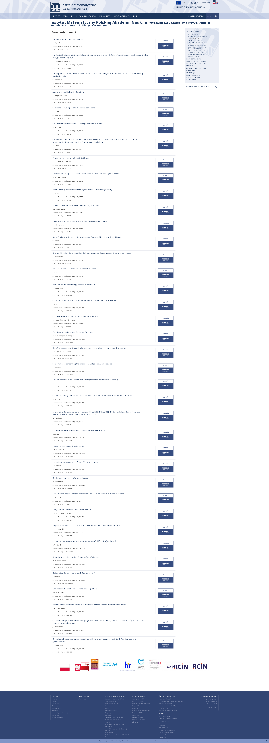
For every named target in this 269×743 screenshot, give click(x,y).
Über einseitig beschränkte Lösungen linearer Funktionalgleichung (83, 189)
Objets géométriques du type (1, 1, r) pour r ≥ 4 (74, 573)
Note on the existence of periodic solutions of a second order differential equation (90, 604)
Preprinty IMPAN (192, 70)
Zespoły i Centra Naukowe (114, 717)
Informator (162, 737)
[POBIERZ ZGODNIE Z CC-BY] (165, 46)
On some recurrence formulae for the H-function (74, 269)
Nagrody (108, 713)
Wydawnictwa (105, 16)
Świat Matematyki (122, 16)
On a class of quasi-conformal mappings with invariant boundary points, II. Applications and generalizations (94, 640)
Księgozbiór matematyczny (196, 64)
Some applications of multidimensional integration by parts (80, 221)
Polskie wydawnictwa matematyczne (171, 701)
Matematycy (55, 706)
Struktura (55, 710)
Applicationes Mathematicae (197, 45)
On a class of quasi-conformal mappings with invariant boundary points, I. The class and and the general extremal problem (98, 621)
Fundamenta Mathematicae (196, 54)
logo (73, 7)
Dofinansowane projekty (167, 732)
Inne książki (190, 66)
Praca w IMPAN (164, 721)
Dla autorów (191, 80)
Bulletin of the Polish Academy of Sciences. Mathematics (199, 47)
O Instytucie (55, 699)
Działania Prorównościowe (168, 719)
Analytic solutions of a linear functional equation (75, 589)
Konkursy (108, 715)
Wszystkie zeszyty (94, 25)
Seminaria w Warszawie (113, 706)
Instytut (56, 16)
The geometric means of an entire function (72, 509)
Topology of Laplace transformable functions (73, 332)
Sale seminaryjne (111, 701)
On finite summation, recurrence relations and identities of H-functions (85, 300)
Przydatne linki (164, 708)
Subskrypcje (190, 73)
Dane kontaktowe (209, 696)
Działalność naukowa (86, 16)
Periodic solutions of (76, 462)
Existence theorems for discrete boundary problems (76, 205)
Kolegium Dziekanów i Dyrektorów (170, 706)
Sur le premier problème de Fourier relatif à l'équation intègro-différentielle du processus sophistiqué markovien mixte (99, 74)
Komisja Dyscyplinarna (166, 735)
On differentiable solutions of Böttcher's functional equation (80, 430)
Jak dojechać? (212, 707)
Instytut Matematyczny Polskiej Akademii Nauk (96, 22)
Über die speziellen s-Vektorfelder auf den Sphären (76, 557)
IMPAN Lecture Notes (193, 59)
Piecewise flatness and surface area (69, 446)
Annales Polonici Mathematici (197, 36)
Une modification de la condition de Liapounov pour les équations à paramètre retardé (92, 253)
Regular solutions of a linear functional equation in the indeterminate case (86, 525)
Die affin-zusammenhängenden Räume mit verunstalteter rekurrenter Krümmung (89, 348)
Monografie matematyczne (196, 68)
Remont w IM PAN (57, 717)
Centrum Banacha (111, 710)
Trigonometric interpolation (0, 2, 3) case (71, 158)
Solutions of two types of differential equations (74, 108)
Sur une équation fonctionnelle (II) (68, 39)
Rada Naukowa (56, 708)
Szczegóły (165, 41)
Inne (135, 16)
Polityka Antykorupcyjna (167, 730)
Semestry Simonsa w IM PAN (114, 699)
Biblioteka (108, 727)
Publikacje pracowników (113, 720)
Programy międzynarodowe (114, 724)
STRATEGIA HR (163, 728)
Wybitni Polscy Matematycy (168, 710)
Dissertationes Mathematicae (197, 52)
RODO (161, 723)
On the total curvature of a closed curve (70, 478)
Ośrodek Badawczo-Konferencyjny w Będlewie (117, 729)
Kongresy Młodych (165, 699)
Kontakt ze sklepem (193, 77)
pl (145, 22)
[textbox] (103, 412)
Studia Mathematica (194, 56)
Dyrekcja (54, 701)
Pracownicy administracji (60, 713)
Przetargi (162, 726)
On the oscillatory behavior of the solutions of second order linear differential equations (92, 395)
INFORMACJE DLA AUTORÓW (197, 42)
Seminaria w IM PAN (111, 704)
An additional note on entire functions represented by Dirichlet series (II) (85, 379)
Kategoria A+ (56, 715)
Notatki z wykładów (165, 704)
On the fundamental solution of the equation (84, 541)
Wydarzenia (68, 16)
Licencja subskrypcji (193, 75)
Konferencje (109, 708)
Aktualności (55, 704)
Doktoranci (109, 732)
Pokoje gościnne (164, 716)
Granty (107, 722)
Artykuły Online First (196, 40)
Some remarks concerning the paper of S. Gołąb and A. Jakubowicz (82, 364)
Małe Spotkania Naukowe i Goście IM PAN (117, 735)
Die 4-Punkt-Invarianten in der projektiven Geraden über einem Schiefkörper (87, 237)
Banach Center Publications (196, 61)
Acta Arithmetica (193, 34)
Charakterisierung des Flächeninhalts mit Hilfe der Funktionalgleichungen (86, 174)
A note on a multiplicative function (68, 92)
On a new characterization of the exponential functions (77, 123)
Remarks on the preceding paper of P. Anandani (74, 284)
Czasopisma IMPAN (184, 22)
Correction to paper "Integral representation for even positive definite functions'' (89, 494)
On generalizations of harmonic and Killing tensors (75, 316)
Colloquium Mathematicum (197, 50)
